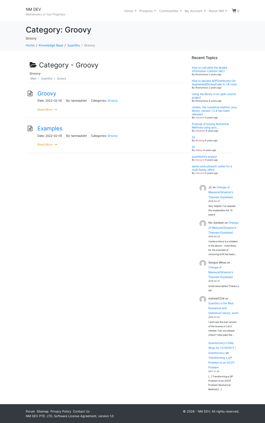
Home (128, 11)
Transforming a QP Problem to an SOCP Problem (221, 362)
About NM (216, 11)
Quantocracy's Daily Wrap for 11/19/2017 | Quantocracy (222, 347)
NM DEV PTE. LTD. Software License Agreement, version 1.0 (70, 416)
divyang (199, 140)
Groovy (46, 93)
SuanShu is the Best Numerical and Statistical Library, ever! (223, 308)
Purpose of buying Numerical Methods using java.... (210, 125)
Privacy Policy (60, 411)
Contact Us (81, 411)
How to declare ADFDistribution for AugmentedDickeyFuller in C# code (214, 82)
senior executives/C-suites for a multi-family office (212, 168)
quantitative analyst (204, 156)
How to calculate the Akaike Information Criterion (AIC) (209, 69)
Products (146, 11)
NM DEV (33, 9)
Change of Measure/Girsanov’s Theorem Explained (220, 192)
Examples (49, 128)
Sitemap (43, 411)
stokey (199, 150)
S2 (193, 137)
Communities (168, 11)
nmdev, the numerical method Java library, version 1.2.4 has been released (214, 111)
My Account (193, 11)
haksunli (199, 117)
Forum (30, 411)
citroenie (200, 130)
